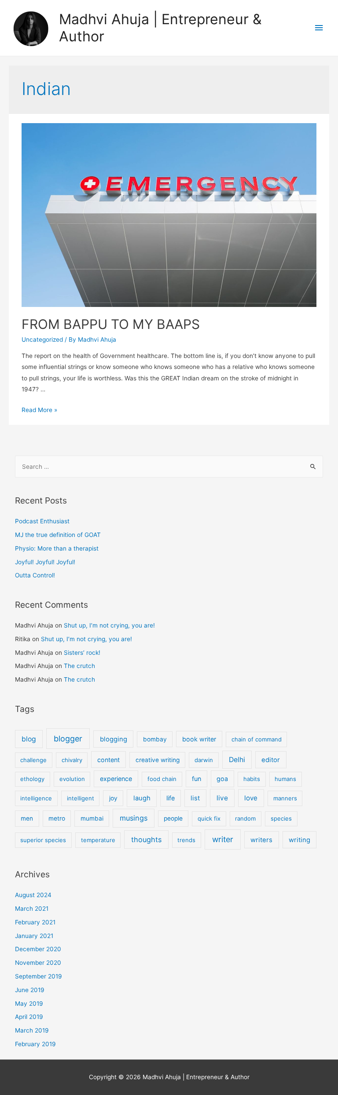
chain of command (256, 739)
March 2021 (31, 908)
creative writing (158, 759)
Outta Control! (35, 575)
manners (285, 798)
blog (29, 739)
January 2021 (34, 935)
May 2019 (29, 1003)
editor (270, 760)
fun (196, 778)
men (27, 818)
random (245, 818)
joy (113, 798)
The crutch (79, 665)
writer (222, 839)
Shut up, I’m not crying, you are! (109, 625)
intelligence (36, 798)
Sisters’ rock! (82, 652)
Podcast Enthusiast (42, 521)
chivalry (72, 759)
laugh (142, 798)
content (108, 759)
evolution (72, 778)
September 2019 (38, 976)
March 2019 (32, 1030)
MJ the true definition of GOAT (58, 534)
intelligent (80, 798)
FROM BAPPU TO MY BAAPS (111, 324)
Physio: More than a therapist (57, 548)
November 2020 (38, 962)
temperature (98, 839)
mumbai (92, 818)
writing (299, 840)
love (250, 798)
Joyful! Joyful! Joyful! (45, 562)
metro (56, 818)
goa (222, 778)
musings (133, 818)
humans (285, 778)
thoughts (146, 839)
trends (186, 839)
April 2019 (29, 1016)
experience (116, 778)
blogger (68, 738)
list (195, 798)
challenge (33, 759)
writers (261, 840)
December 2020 (38, 949)
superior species (43, 839)
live (222, 798)
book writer (199, 739)
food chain (161, 778)
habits (251, 778)
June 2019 (29, 989)
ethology (32, 778)
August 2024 (33, 894)
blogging (113, 739)
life (170, 798)
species (281, 818)
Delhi (237, 760)
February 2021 (35, 922)
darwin (204, 759)
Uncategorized (42, 339)
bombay (155, 739)
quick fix (209, 818)
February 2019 (35, 1044)
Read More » (39, 409)
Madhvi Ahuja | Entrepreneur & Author (160, 27)
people (173, 818)
